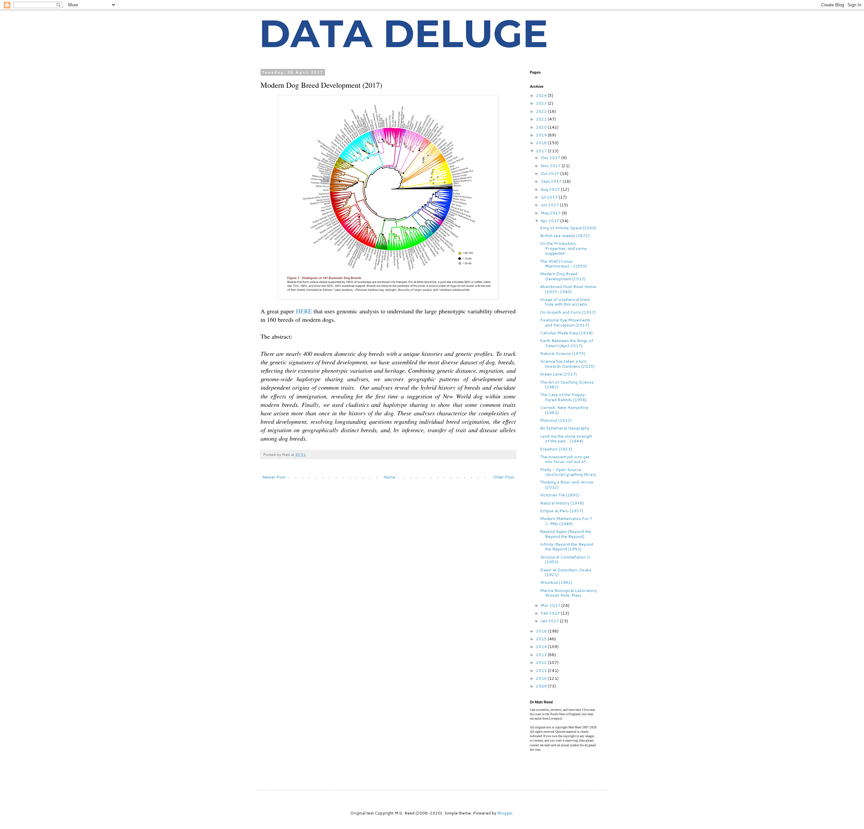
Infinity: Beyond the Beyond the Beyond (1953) (566, 546)
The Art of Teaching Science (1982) (567, 384)
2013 (542, 654)
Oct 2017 (550, 173)
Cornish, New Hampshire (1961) (564, 410)
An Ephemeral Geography (564, 428)
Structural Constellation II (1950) (565, 559)
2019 (542, 135)
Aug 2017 (551, 189)
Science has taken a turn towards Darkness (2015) (567, 363)
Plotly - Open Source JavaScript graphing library (568, 472)
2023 (542, 103)
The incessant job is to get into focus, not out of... (564, 459)
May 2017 (551, 213)
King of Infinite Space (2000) (568, 228)
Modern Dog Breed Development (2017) (563, 276)
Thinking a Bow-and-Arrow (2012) (566, 484)
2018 (542, 143)
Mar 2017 (551, 605)
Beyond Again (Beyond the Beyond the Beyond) (565, 533)
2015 (542, 639)
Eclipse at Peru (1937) (561, 511)
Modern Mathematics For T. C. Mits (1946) (566, 521)
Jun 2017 (550, 205)
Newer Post (274, 477)
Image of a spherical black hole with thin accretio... (565, 301)
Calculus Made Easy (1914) (566, 333)
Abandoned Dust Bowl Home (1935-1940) (568, 289)
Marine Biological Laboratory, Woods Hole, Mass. (568, 593)
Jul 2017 (550, 197)
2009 (542, 686)
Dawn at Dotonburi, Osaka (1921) (565, 572)
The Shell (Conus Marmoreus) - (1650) (563, 263)
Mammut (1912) (556, 420)
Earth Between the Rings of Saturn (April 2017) (566, 343)
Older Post (503, 477)
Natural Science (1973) (562, 353)
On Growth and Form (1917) (568, 312)
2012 (542, 662)
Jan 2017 (550, 621)
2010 (542, 678)
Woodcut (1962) (556, 582)
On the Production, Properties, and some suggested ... (563, 248)
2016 (542, 631)
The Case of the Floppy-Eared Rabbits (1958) (563, 397)
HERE (304, 311)
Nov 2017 (551, 166)
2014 (542, 646)
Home (389, 477)
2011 (542, 670)
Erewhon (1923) (556, 449)
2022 (542, 111)
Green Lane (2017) (558, 374)
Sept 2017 (552, 181)
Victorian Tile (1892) (559, 495)
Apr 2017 (550, 221)
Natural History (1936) (562, 503)
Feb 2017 (551, 613)
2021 (542, 119)
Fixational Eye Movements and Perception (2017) (565, 322)
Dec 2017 (551, 157)
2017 (542, 151)
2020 (542, 127)
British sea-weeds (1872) (565, 235)
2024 (542, 95)
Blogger (505, 813)
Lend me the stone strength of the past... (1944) (566, 438)
